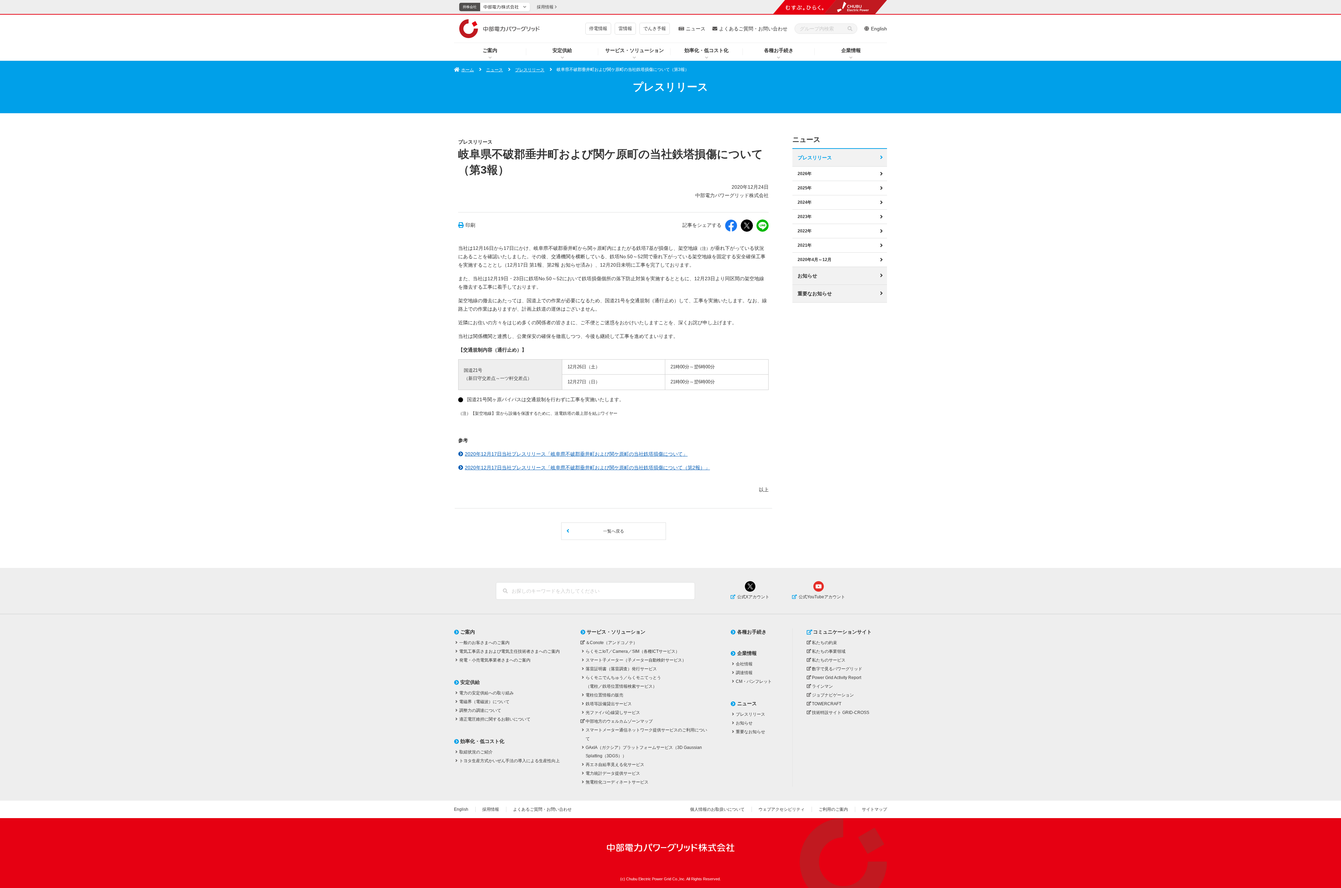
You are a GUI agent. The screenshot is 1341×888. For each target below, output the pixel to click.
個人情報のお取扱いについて (717, 809)
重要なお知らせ (815, 293)
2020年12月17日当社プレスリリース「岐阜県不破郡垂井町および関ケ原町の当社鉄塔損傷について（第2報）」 (587, 467)
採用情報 (490, 809)
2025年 (805, 188)
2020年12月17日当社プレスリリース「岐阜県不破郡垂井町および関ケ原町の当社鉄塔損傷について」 (576, 454)
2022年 (805, 231)
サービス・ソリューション (634, 50)
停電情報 (598, 28)
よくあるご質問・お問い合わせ (753, 28)
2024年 (805, 202)
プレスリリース (529, 69)
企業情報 (851, 50)
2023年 (805, 216)
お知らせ (807, 276)
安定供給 (562, 50)
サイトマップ (874, 809)
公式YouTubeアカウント (822, 596)
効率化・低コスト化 (706, 50)
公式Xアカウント (753, 596)
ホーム (467, 69)
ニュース (695, 28)
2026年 (805, 173)
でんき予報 (654, 28)
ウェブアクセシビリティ (782, 809)
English (879, 28)
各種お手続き (778, 50)
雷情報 (625, 28)
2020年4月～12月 (814, 259)
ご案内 (490, 50)
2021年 (805, 245)
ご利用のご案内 (833, 809)
